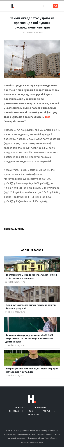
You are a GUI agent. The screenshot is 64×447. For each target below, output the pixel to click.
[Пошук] (46, 6)
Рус (55, 6)
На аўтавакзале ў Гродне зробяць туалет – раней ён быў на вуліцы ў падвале (31, 276)
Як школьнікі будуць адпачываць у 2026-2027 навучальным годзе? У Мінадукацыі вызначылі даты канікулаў (29, 338)
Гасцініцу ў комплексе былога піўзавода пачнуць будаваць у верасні (30, 307)
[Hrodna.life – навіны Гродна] (12, 6)
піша (47, 117)
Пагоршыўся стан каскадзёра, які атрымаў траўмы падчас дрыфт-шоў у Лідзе (31, 370)
